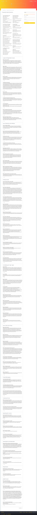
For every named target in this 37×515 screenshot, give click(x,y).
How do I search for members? (16, 37)
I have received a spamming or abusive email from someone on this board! (17, 27)
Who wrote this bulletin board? (16, 50)
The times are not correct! (6, 27)
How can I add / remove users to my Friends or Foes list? (17, 31)
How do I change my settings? (6, 25)
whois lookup (13, 493)
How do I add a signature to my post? (7, 38)
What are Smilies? (5, 50)
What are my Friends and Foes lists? (17, 30)
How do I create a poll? (5, 39)
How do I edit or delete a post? (6, 37)
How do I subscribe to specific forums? (17, 43)
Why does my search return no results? (17, 35)
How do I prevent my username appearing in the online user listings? (7, 26)
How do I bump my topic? (6, 46)
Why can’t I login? (5, 19)
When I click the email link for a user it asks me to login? (7, 33)
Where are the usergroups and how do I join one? (17, 19)
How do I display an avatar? (6, 31)
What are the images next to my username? (6, 30)
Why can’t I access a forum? (6, 41)
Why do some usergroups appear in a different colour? (17, 21)
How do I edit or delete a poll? (6, 40)
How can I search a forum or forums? (17, 34)
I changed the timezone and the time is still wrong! (7, 28)
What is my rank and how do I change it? (7, 32)
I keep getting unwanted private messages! (16, 26)
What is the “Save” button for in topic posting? (7, 44)
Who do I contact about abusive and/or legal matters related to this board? (17, 52)
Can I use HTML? (5, 49)
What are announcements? (6, 52)
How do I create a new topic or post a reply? (7, 36)
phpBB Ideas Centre (15, 487)
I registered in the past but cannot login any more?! (7, 20)
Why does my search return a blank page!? (17, 36)
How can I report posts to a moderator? (7, 43)
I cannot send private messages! (16, 25)
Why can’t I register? (5, 17)
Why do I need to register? (6, 16)
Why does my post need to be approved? (7, 45)
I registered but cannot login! (6, 18)
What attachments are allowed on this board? (17, 47)
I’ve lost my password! (5, 21)
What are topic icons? (5, 54)
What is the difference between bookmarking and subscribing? (16, 41)
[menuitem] (6, 1)
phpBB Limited (4, 482)
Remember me (26, 21)
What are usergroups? (15, 17)
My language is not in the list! (6, 29)
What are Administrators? (16, 16)
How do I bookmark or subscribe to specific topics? (17, 42)
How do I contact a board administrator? (17, 53)
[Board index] (18, 5)
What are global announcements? (7, 51)
